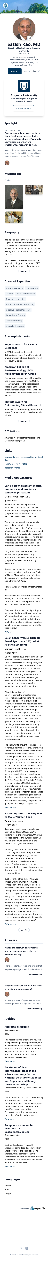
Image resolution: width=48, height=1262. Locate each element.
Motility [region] (9, 293)
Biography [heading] (12, 232)
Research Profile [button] (12, 467)
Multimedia (13, 174)
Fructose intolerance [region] (25, 293)
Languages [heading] (12, 1179)
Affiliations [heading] (12, 431)
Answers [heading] (11, 940)
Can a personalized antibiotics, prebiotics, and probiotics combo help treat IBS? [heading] (23, 489)
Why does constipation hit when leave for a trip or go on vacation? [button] (23, 987)
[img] (24, 86)
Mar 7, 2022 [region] (9, 130)
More (26, 71)
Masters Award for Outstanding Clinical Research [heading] (23, 403)
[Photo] (14, 197)
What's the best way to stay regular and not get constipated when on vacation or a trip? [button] (22, 951)
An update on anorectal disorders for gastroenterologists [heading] (19, 1128)
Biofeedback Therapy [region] (15, 315)
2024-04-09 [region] (12, 652)
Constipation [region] (32, 288)
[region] (24, 53)
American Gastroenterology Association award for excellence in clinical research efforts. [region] (23, 412)
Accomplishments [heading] (17, 336)
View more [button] (10, 1061)
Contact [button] (14, 71)
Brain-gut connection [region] (15, 299)
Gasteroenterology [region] (12, 1030)
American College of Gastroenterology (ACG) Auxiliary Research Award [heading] (20, 370)
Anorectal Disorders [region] (15, 326)
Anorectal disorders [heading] (17, 1026)
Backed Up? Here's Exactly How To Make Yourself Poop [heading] (23, 815)
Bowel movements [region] (14, 288)
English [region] (8, 1185)
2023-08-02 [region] (12, 825)
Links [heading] (8, 450)
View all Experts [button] (23, 108)
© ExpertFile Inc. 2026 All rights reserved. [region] (24, 1255)
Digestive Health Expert (24, 49)
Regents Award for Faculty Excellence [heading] (21, 346)
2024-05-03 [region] (12, 500)
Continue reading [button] (35, 974)
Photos (8, 180)
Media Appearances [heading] (18, 478)
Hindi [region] (7, 1189)
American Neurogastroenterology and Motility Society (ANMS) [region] (22, 439)
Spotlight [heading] (11, 123)
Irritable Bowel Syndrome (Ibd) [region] (20, 304)
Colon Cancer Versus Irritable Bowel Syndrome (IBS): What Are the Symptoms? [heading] (22, 641)
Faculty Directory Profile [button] (16, 464)
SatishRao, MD (24, 44)
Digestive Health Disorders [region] (18, 309)
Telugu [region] (8, 1193)
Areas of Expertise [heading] (17, 281)
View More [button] (10, 631)
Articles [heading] (10, 1019)
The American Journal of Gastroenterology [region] (22, 1087)
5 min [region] (18, 130)
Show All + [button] (24, 271)
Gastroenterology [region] (14, 320)
